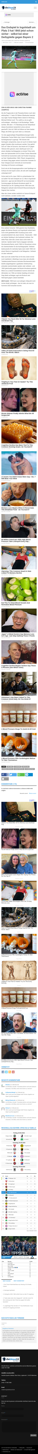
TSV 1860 (9, 766)
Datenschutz (5, 1449)
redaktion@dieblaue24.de (8, 1389)
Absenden (33, 1435)
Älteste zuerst (32, 793)
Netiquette (22, 1447)
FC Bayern (17, 766)
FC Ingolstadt (30, 769)
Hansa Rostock (18, 769)
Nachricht (4, 1419)
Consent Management (29, 1449)
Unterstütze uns (6, 1451)
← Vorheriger (6, 22)
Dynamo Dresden (7, 769)
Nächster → (32, 22)
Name (3, 1406)
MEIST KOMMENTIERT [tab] (19, 1281)
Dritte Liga (25, 766)
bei (20, 1086)
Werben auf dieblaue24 (16, 1449)
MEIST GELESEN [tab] (7, 1281)
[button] (5, 774)
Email (3, 1412)
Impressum (29, 1447)
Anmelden (4, 1)
